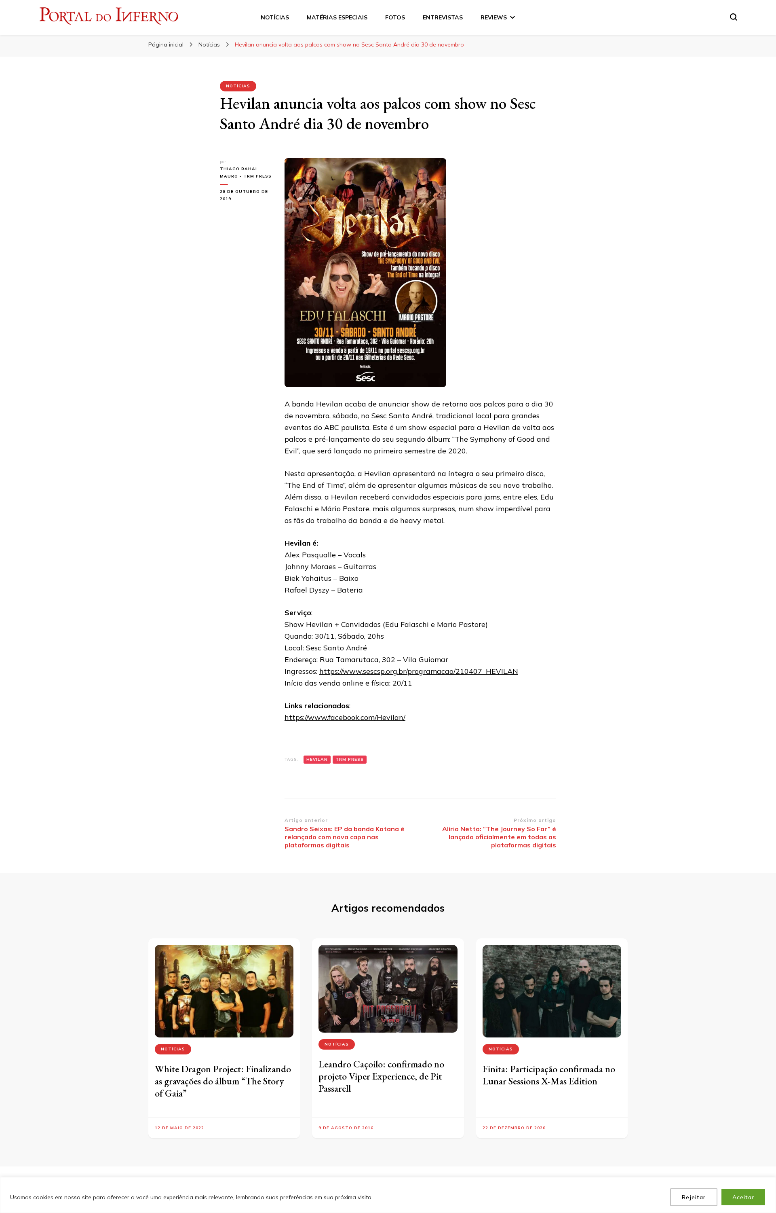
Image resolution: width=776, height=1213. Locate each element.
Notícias (238, 86)
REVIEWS (494, 17)
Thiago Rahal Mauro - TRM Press (246, 172)
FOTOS (395, 17)
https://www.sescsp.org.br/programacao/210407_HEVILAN (418, 671)
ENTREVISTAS (443, 17)
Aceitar (743, 1197)
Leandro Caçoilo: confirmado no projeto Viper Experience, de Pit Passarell (381, 1076)
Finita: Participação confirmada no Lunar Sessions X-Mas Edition (549, 1075)
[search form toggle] (733, 17)
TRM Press (349, 759)
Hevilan (317, 759)
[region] (388, 1195)
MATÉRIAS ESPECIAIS (337, 17)
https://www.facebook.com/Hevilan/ (345, 717)
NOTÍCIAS (275, 17)
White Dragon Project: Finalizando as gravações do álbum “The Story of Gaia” (223, 1081)
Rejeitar (694, 1197)
